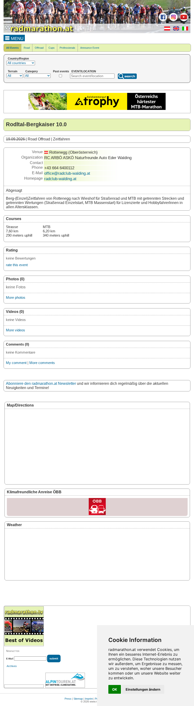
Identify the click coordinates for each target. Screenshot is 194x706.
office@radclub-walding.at (67, 173)
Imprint (89, 698)
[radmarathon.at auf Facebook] (162, 20)
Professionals (67, 47)
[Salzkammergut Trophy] (97, 109)
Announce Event (89, 47)
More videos (15, 330)
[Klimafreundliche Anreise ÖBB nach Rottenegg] (97, 507)
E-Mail (9, 658)
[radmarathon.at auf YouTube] (183, 20)
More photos (15, 297)
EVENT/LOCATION (83, 71)
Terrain (12, 71)
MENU (16, 38)
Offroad (39, 47)
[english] (175, 29)
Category (31, 71)
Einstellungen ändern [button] (143, 689)
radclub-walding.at (60, 178)
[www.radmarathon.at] (39, 32)
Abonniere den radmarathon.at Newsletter (41, 383)
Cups (51, 47)
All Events (12, 47)
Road (27, 47)
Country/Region (18, 58)
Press (68, 698)
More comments (42, 363)
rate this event (17, 265)
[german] (166, 29)
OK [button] (114, 689)
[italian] (184, 29)
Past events (61, 71)
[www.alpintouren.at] (65, 680)
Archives (12, 666)
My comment (16, 363)
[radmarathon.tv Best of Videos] (24, 626)
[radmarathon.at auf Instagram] (173, 20)
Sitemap (78, 698)
